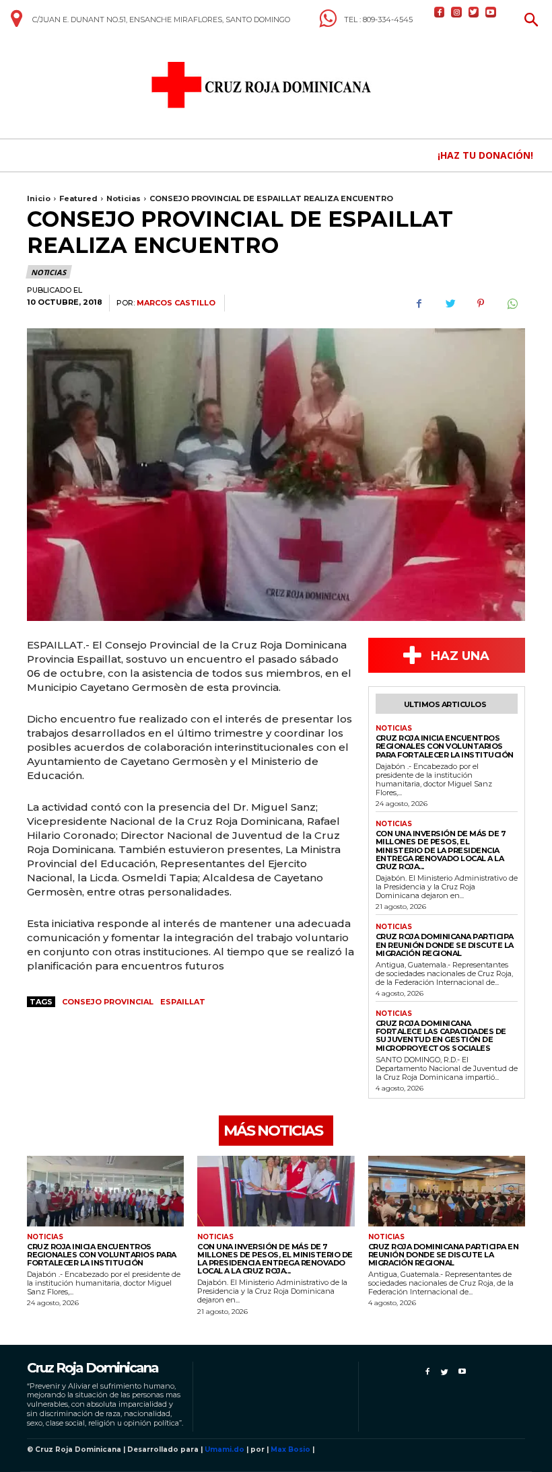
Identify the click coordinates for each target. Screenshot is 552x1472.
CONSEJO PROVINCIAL (107, 1001)
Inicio (38, 198)
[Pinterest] (480, 303)
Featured (78, 198)
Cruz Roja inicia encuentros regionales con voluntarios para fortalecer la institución (445, 746)
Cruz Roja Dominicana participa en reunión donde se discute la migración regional (445, 944)
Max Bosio (290, 1449)
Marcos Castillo (176, 303)
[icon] (16, 23)
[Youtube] (490, 12)
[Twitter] (474, 12)
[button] (531, 21)
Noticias (123, 198)
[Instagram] (456, 12)
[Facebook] (439, 12)
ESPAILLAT (182, 1001)
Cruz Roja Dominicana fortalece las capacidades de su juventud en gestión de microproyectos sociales (441, 1035)
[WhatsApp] (511, 303)
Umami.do (224, 1449)
